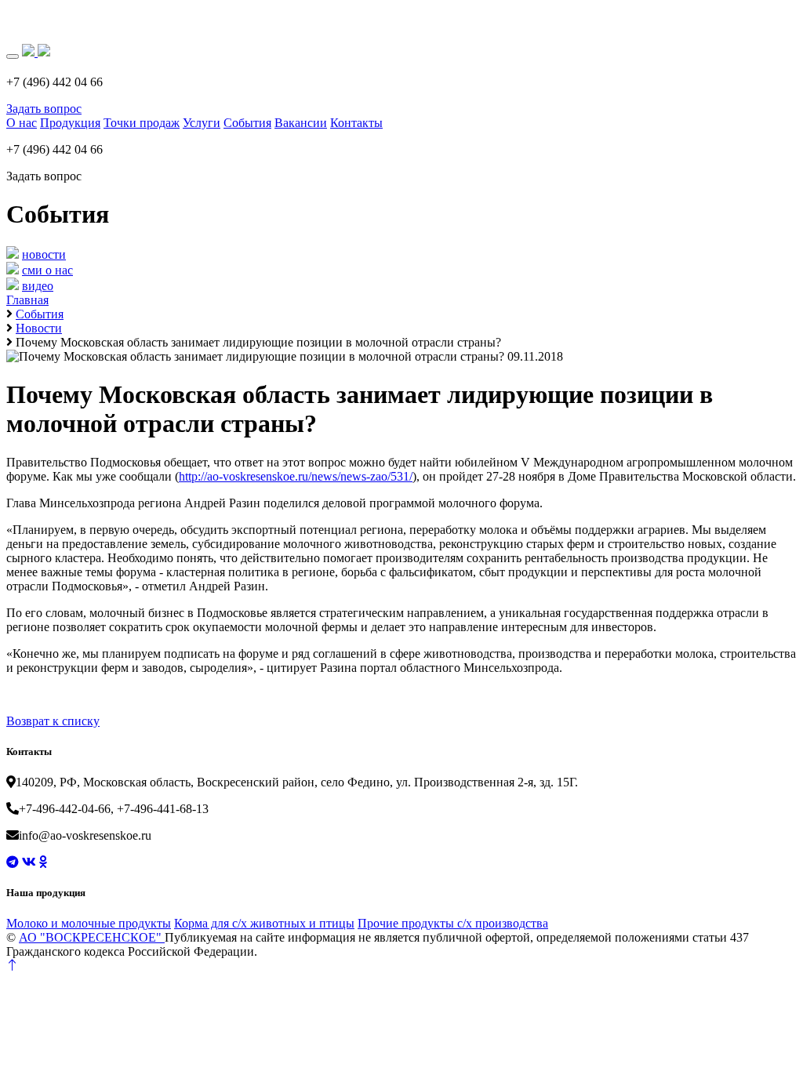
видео (37, 285)
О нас (21, 122)
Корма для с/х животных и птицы (264, 923)
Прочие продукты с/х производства (453, 923)
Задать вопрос (44, 108)
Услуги (201, 122)
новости (44, 254)
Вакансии (300, 122)
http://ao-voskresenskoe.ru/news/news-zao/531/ (295, 476)
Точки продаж (142, 122)
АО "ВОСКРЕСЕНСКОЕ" (92, 937)
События (247, 122)
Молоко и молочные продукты (88, 923)
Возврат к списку (53, 721)
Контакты (356, 122)
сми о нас (47, 270)
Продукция (70, 122)
